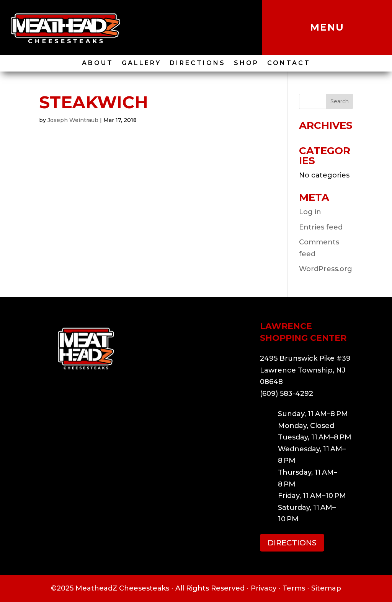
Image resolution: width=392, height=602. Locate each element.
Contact (288, 63)
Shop (246, 63)
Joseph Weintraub (72, 120)
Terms (294, 588)
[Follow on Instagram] (187, 27)
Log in (310, 212)
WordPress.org (325, 269)
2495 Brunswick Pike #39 (305, 358)
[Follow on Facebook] (204, 27)
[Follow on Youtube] (221, 27)
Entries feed (321, 227)
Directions (197, 63)
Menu (327, 27)
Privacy (263, 588)
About (97, 63)
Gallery (141, 63)
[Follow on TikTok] (171, 27)
